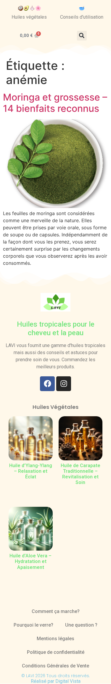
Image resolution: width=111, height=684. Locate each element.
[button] (82, 36)
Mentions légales (55, 638)
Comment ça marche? (56, 611)
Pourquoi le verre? (33, 625)
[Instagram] (63, 383)
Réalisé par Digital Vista (56, 681)
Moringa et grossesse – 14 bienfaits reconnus (55, 102)
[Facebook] (47, 383)
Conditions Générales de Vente (55, 666)
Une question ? (81, 625)
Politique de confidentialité (55, 652)
